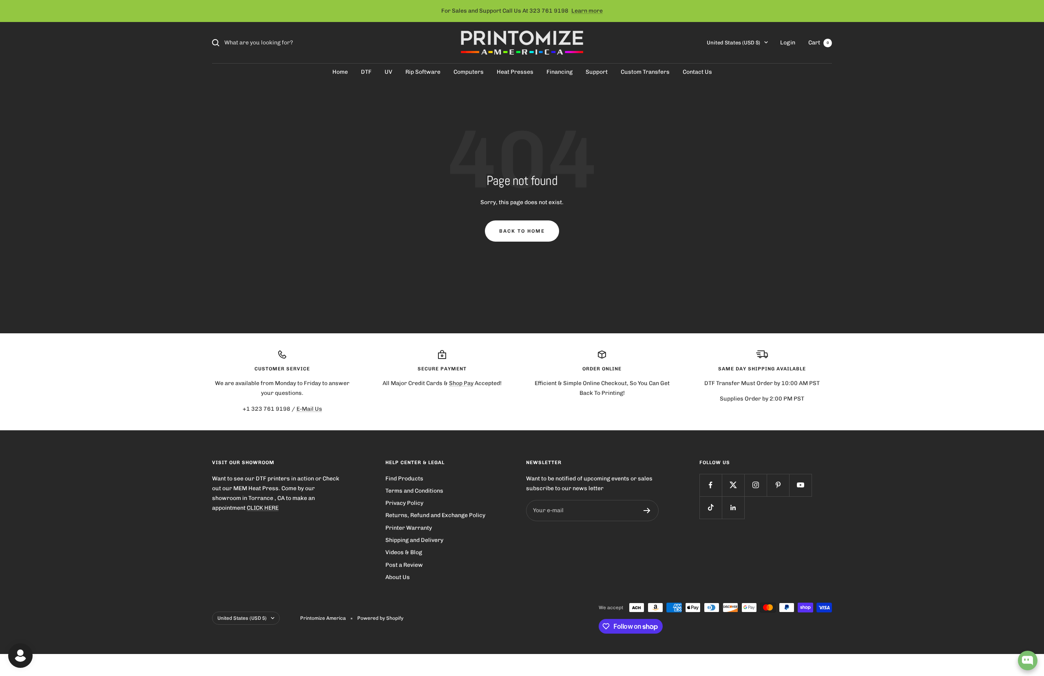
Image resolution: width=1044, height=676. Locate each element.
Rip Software (422, 71)
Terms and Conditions (414, 490)
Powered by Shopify (380, 618)
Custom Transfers (645, 71)
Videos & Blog (403, 552)
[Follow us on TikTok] (710, 507)
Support (597, 71)
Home (340, 71)
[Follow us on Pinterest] (778, 485)
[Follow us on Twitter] (733, 485)
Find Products (404, 478)
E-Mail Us (309, 408)
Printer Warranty (408, 527)
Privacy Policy (404, 503)
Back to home (522, 231)
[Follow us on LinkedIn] (733, 507)
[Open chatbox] (1027, 660)
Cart (818, 42)
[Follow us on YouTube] (800, 485)
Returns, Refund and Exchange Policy (435, 515)
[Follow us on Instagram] (755, 485)
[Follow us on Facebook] (710, 485)
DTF (366, 71)
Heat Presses (515, 71)
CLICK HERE (263, 507)
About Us (397, 577)
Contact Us (697, 71)
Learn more (587, 10)
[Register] (647, 510)
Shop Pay (461, 383)
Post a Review (404, 564)
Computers (468, 71)
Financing (559, 71)
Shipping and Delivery (414, 540)
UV (388, 71)
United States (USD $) (733, 43)
